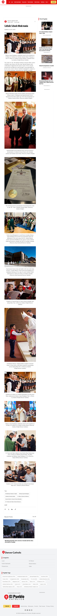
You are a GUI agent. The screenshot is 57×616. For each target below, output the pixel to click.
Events (18, 584)
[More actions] (35, 21)
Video (30, 566)
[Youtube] (31, 610)
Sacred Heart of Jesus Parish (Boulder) (13, 499)
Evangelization (15, 579)
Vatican (25, 581)
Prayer (6, 579)
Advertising (24, 606)
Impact (43, 584)
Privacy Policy (50, 606)
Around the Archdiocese (9, 576)
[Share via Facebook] (5, 509)
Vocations (45, 576)
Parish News (7, 581)
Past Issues (42, 606)
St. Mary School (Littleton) (23, 496)
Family (36, 584)
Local (5, 504)
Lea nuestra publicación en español (14, 592)
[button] (47, 2)
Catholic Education (45, 579)
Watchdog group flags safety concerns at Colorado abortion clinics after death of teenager (19, 541)
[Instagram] (29, 610)
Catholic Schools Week (10, 496)
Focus (20, 586)
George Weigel (35, 576)
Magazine (16, 581)
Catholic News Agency (9, 586)
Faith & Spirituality (6, 563)
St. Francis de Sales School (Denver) (13, 501)
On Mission (31, 560)
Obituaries (30, 606)
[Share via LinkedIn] (12, 509)
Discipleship (25, 579)
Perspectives (5, 566)
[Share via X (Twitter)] (8, 509)
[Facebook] (25, 610)
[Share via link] (15, 509)
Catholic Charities (8, 584)
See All (34, 516)
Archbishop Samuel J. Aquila (11, 493)
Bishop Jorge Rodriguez (24, 493)
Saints (33, 581)
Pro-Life (34, 579)
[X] (27, 610)
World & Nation (32, 563)
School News (27, 584)
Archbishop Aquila (22, 576)
